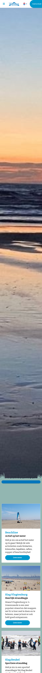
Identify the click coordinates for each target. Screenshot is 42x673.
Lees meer (17, 558)
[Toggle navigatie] (4, 4)
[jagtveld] (14, 4)
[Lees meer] (21, 516)
